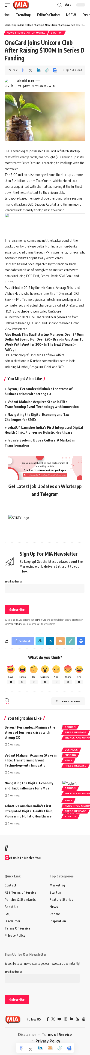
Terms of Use (40, 619)
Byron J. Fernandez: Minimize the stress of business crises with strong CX (30, 732)
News (68, 760)
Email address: (13, 581)
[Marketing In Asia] (21, 5)
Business (71, 749)
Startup (57, 32)
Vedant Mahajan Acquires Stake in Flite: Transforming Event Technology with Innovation (31, 760)
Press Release (76, 732)
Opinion (70, 727)
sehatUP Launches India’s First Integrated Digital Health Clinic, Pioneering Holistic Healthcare (29, 811)
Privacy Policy (15, 623)
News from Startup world (26, 32)
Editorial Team (25, 80)
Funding (70, 755)
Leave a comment (71, 701)
